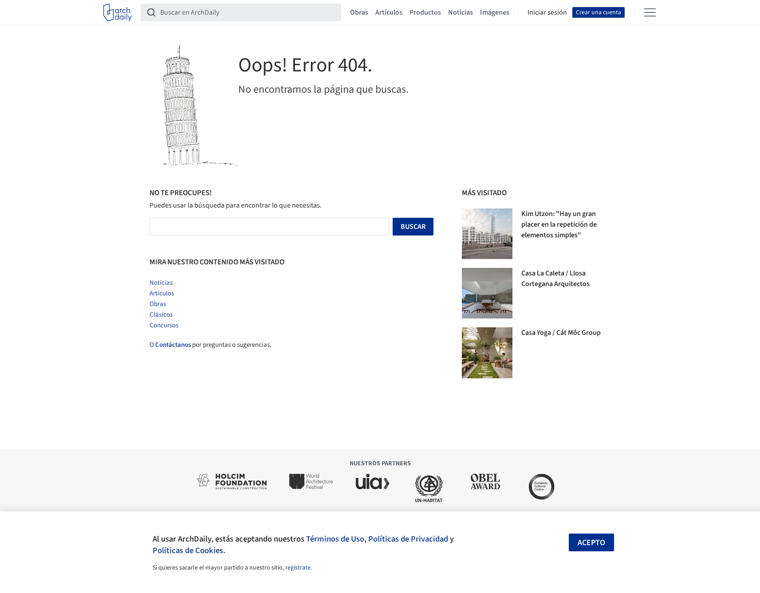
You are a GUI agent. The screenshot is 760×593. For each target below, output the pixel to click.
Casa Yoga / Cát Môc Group (561, 333)
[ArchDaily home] (117, 12)
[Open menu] (650, 12)
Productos (425, 12)
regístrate (298, 567)
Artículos (388, 12)
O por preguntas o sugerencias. (211, 345)
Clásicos (161, 314)
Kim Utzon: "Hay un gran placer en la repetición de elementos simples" (559, 224)
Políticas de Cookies (188, 550)
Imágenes (494, 12)
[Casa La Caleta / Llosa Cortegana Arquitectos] (487, 293)
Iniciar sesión (547, 12)
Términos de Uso (335, 539)
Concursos (164, 325)
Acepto (591, 542)
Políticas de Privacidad (408, 539)
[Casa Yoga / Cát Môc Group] (487, 352)
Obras (359, 12)
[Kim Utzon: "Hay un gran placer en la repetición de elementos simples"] (487, 233)
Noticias (460, 12)
